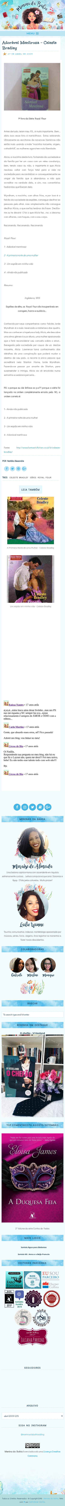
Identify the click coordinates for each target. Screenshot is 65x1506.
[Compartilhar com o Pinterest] (18, 468)
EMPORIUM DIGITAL (37, 1502)
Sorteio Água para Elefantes (34, 1247)
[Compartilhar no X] (12, 468)
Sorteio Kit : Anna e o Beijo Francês (34, 1254)
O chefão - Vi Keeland (32, 1033)
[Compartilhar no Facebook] (6, 468)
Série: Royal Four (40, 477)
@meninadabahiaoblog (32, 1434)
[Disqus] (31, 656)
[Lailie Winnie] (32, 927)
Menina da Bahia (51, 1498)
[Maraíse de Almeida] (32, 868)
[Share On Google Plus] (24, 468)
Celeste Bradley (18, 477)
